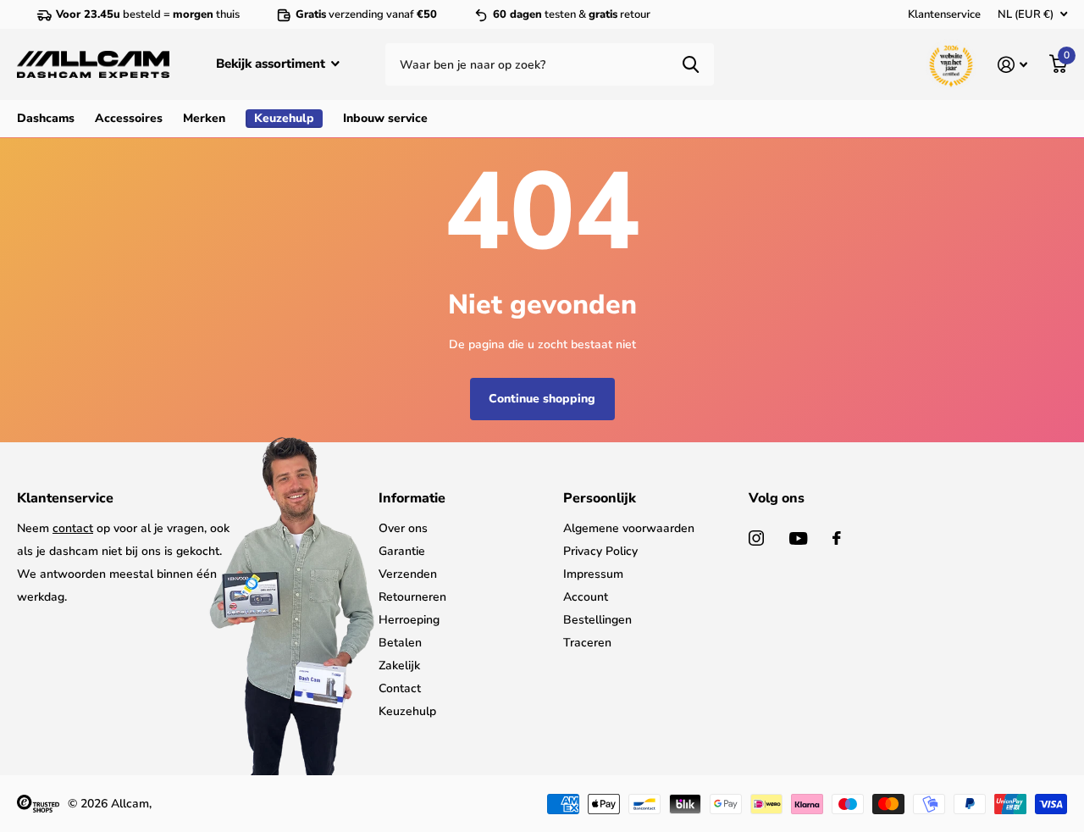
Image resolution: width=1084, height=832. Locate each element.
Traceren (587, 643)
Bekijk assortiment (272, 63)
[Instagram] (756, 538)
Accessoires (129, 118)
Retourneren (412, 597)
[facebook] (836, 538)
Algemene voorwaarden (628, 528)
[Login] (1012, 65)
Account (585, 597)
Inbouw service (385, 118)
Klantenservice (944, 14)
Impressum (593, 574)
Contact (400, 688)
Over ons (403, 528)
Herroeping (409, 620)
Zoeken (690, 64)
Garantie (402, 551)
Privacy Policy (600, 551)
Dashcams (46, 118)
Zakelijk (399, 665)
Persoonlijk (599, 498)
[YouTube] (798, 538)
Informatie (412, 498)
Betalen (400, 643)
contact (73, 528)
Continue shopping (542, 399)
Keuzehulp (407, 711)
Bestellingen (597, 620)
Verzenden (408, 574)
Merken (204, 118)
